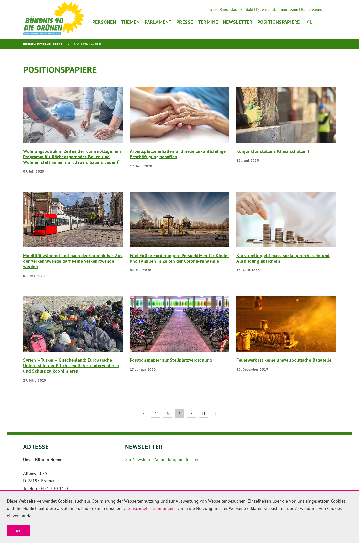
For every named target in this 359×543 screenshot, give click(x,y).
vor (215, 413)
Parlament (158, 22)
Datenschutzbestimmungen (149, 508)
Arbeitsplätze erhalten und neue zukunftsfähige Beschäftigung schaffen (178, 154)
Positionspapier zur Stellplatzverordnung (171, 360)
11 (203, 413)
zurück (143, 413)
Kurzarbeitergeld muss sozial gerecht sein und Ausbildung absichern (283, 258)
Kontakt (246, 9)
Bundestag (228, 9)
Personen (104, 22)
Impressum (289, 9)
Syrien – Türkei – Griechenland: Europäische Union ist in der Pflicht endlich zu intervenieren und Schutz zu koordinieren (71, 365)
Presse (184, 22)
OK (18, 531)
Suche (309, 22)
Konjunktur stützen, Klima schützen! (272, 151)
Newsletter (238, 22)
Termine (208, 22)
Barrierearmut (312, 9)
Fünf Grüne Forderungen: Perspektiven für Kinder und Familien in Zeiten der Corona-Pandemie (179, 258)
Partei (212, 9)
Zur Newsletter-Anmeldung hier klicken (162, 459)
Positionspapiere (278, 22)
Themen (130, 22)
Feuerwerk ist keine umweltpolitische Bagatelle (283, 360)
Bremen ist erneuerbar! (43, 44)
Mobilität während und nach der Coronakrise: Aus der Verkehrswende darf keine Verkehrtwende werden (73, 261)
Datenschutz (266, 9)
